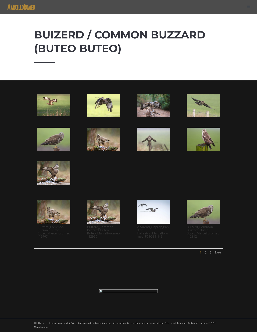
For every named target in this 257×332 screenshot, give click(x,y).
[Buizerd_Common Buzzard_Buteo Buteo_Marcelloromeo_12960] (53, 183)
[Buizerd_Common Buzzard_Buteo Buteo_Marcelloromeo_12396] (203, 150)
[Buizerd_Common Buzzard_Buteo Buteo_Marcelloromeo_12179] (103, 116)
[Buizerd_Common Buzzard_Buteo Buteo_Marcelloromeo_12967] (103, 150)
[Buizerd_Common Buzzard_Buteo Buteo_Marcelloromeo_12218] (153, 150)
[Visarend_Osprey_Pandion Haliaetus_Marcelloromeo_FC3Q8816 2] (153, 222)
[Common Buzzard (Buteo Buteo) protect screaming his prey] (153, 116)
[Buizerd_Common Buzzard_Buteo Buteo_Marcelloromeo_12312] (53, 150)
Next (218, 252)
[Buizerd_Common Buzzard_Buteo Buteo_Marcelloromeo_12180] (203, 116)
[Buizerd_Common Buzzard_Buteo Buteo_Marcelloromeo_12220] (53, 114)
